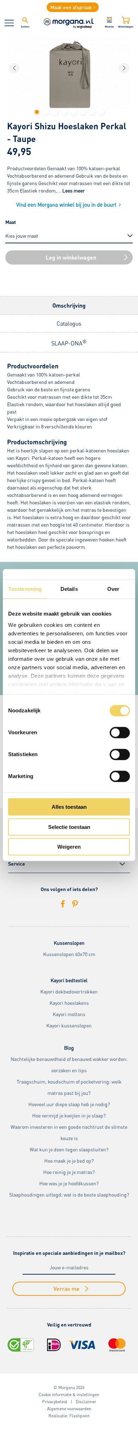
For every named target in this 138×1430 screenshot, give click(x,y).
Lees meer (73, 191)
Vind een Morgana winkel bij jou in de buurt (66, 204)
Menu (9, 23)
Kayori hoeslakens (69, 1003)
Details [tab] (69, 589)
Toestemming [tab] (25, 589)
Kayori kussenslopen (69, 1025)
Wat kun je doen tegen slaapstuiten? (69, 1149)
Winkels (109, 26)
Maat (10, 222)
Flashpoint (79, 1415)
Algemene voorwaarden (69, 1408)
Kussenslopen (69, 943)
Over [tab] (113, 589)
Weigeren (69, 847)
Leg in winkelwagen (71, 257)
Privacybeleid (54, 1401)
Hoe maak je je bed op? (69, 1161)
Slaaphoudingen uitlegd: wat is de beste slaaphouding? (69, 1195)
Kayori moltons (69, 1014)
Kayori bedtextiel (69, 980)
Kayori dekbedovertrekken (69, 992)
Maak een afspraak (71, 7)
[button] (37, 112)
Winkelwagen (125, 26)
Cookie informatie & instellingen (69, 1394)
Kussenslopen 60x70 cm (69, 954)
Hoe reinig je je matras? (69, 1172)
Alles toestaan (69, 807)
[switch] (120, 732)
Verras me (66, 1288)
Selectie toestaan (69, 827)
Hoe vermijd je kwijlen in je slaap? (69, 1115)
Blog (69, 1048)
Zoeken (25, 26)
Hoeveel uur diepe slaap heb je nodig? (69, 1104)
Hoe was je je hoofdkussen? (69, 1183)
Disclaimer (86, 1401)
